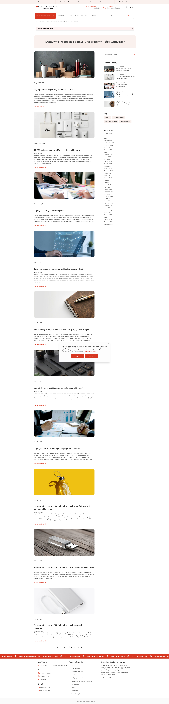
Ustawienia (91, 356)
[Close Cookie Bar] (108, 343)
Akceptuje (77, 356)
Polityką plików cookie (89, 351)
